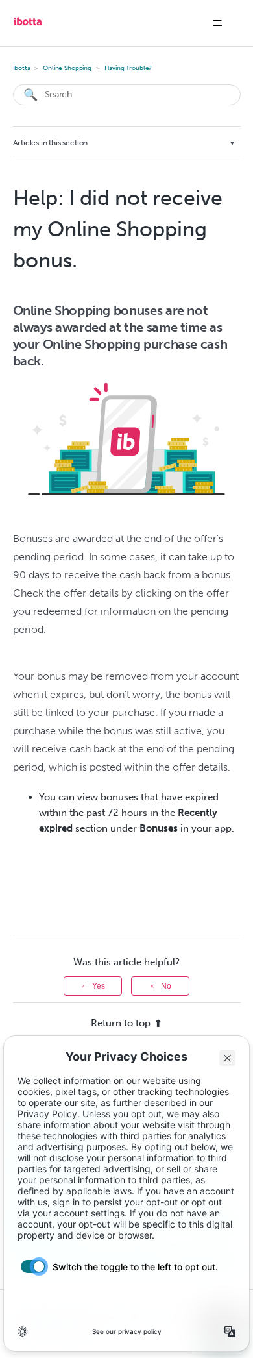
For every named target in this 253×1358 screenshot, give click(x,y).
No (166, 986)
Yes (98, 986)
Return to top (121, 1023)
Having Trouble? (128, 68)
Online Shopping (67, 68)
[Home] (28, 26)
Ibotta (21, 68)
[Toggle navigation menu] (218, 23)
